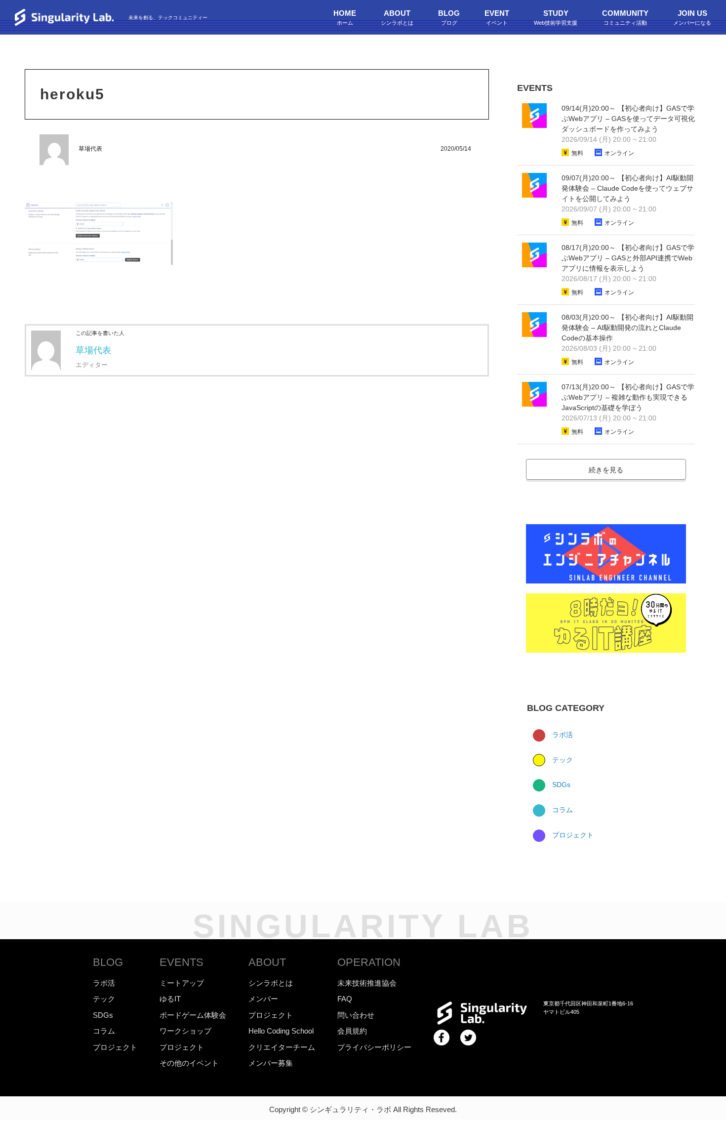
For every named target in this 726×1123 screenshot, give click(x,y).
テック (561, 760)
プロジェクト (572, 835)
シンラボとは (270, 983)
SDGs (560, 785)
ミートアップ (182, 983)
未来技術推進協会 (367, 983)
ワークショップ (185, 1031)
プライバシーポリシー (374, 1047)
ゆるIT (170, 999)
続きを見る (606, 470)
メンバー (263, 999)
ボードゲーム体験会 (193, 1015)
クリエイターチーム (281, 1047)
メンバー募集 (270, 1063)
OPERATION (369, 962)
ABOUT (267, 962)
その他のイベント (189, 1063)
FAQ (344, 999)
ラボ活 (561, 735)
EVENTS (181, 962)
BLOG (108, 962)
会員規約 (352, 1031)
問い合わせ (355, 1015)
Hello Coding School (281, 1031)
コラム (561, 810)
